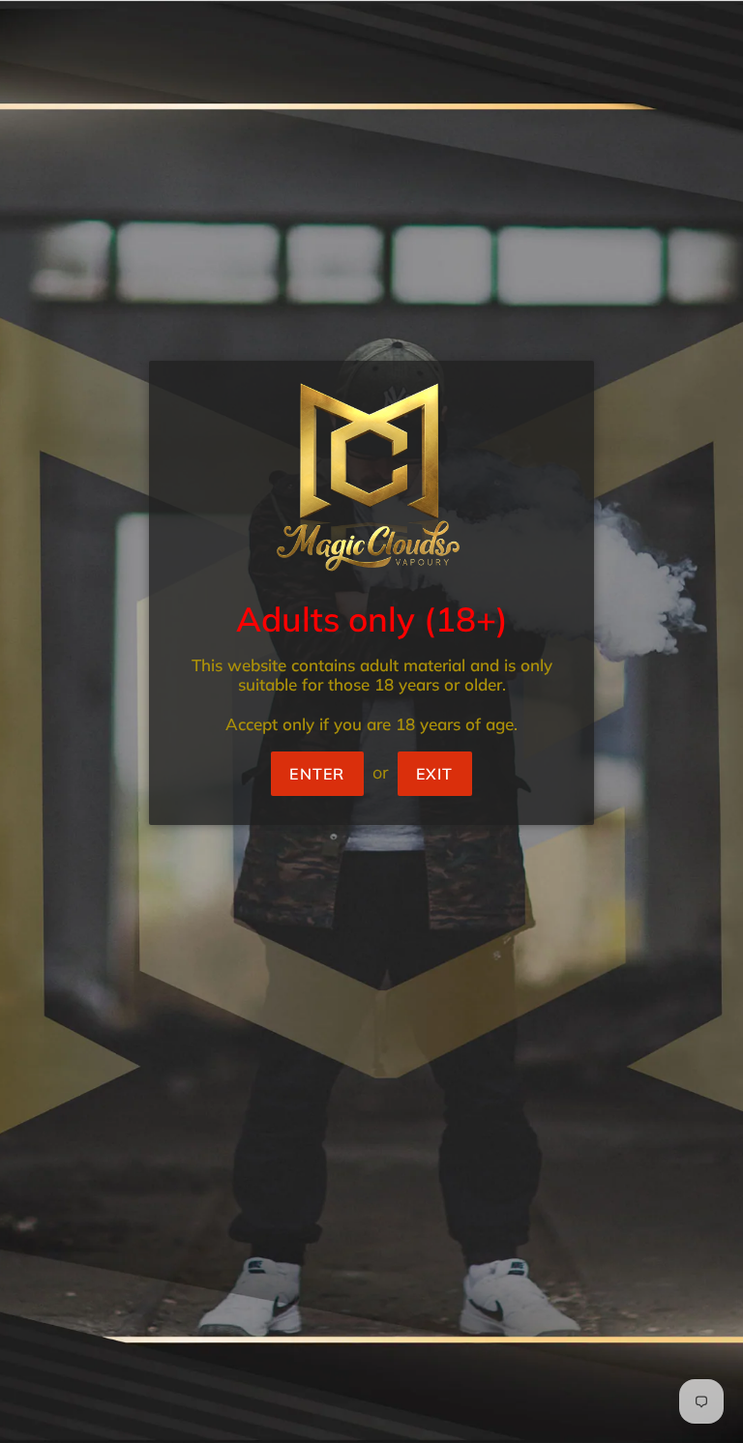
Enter (316, 773)
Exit (435, 773)
